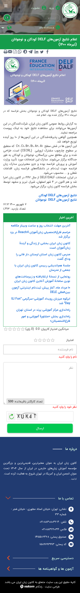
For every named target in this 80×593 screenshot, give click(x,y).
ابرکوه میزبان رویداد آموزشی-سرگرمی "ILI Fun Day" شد (40, 301)
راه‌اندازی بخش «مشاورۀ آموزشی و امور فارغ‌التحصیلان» (45, 318)
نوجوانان (41, 199)
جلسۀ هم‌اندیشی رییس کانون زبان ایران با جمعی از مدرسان (42, 268)
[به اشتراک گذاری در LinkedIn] (36, 51)
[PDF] (15, 51)
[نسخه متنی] (5, 51)
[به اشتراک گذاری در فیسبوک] (47, 51)
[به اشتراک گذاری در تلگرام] (31, 51)
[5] (53, 340)
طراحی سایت (52, 586)
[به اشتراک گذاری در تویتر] (42, 51)
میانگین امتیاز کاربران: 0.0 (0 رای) (47, 329)
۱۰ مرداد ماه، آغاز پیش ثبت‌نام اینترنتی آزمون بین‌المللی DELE (41, 290)
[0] (6, 329)
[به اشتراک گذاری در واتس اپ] (20, 51)
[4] (48, 340)
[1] (36, 340)
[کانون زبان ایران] (70, 10)
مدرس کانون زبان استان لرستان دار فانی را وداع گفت (43, 256)
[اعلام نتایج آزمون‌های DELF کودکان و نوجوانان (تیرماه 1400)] (40, 80)
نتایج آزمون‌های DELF (62, 199)
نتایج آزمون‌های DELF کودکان (58, 195)
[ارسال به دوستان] (10, 51)
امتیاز (70, 340)
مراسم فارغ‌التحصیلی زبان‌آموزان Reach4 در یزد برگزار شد (40, 234)
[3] (44, 340)
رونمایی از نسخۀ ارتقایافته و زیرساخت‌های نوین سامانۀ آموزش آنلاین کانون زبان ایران (42, 279)
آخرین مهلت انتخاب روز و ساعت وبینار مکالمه (40, 225)
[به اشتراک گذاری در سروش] (25, 51)
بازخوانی (12, 415)
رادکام (39, 586)
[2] (40, 340)
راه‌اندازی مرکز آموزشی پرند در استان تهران (43, 309)
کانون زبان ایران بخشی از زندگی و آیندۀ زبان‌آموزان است (44, 245)
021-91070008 (46, 28)
